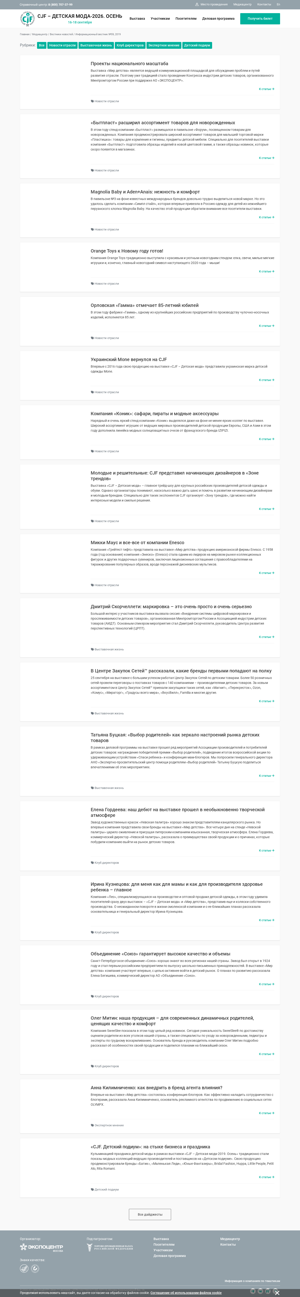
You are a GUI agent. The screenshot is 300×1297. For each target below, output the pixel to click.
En (278, 4)
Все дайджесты (150, 1214)
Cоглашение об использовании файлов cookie (186, 1293)
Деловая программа (218, 18)
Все (42, 45)
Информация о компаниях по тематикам (252, 1281)
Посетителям (186, 18)
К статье (265, 89)
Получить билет (260, 18)
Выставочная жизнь (96, 45)
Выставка (137, 18)
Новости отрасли (62, 45)
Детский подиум (197, 45)
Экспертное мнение (164, 45)
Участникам (160, 18)
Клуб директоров (130, 45)
